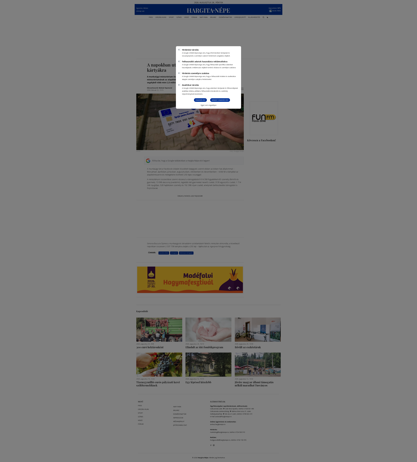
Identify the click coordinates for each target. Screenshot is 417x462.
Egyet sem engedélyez (208, 105)
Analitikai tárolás (190, 85)
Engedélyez (200, 100)
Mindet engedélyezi (220, 100)
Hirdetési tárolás (190, 49)
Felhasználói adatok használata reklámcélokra (204, 61)
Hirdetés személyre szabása (195, 73)
